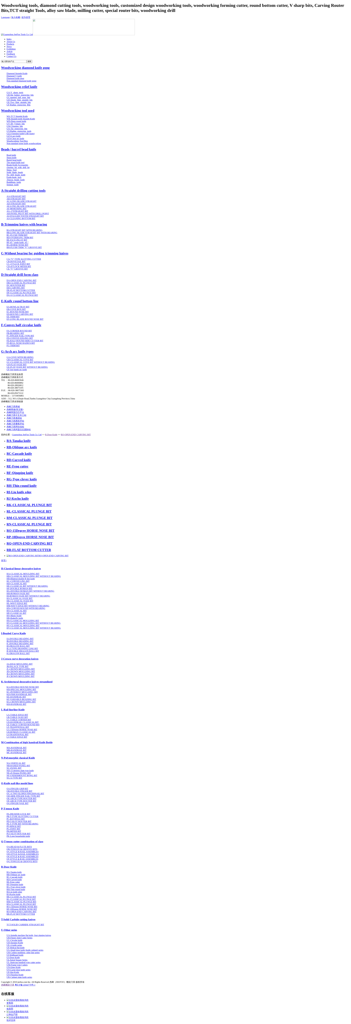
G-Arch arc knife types (17, 351)
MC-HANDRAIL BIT (16, 752)
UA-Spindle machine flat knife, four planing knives (29, 935)
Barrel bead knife (14, 160)
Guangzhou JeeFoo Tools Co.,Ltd (27, 434)
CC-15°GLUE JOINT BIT (18, 264)
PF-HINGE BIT (14, 826)
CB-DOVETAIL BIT (16, 261)
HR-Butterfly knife (15, 618)
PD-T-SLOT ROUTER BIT (19, 821)
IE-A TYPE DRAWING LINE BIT (22, 648)
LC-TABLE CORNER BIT (19, 720)
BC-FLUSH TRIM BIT (17, 235)
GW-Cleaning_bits (15, 126)
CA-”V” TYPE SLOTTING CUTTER (24, 259)
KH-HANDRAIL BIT (16, 704)
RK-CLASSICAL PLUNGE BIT (29, 505)
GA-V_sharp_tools (15, 92)
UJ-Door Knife (13, 957)
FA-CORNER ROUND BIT (19, 331)
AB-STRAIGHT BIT (16, 199)
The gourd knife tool (15, 162)
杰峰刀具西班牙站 (15, 421)
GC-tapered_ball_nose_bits (18, 97)
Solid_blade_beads (15, 172)
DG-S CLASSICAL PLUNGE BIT (22, 295)
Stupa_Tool (12, 170)
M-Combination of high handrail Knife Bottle (27, 742)
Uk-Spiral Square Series (17, 960)
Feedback (11, 54)
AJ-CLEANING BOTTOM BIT (21, 218)
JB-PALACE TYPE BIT (18, 666)
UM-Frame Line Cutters (17, 965)
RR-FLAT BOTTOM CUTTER (29, 550)
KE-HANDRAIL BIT (16, 697)
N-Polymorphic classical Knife (18, 757)
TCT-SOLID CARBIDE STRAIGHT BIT (25, 924)
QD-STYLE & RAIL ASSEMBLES (23, 854)
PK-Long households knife (18, 836)
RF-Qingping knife (20, 473)
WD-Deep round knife (16, 121)
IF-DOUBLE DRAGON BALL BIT (23, 651)
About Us (11, 41)
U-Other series (9, 930)
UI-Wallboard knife (15, 955)
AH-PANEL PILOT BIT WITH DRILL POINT (28, 213)
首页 (3, 560)
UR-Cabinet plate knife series (19, 977)
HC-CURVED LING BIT (18, 581)
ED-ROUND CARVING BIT (20, 314)
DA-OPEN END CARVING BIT (21, 280)
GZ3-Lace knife (14, 136)
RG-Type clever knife (22, 479)
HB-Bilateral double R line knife (21, 579)
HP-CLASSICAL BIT (16, 613)
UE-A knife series (14, 945)
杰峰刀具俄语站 (14, 418)
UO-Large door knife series (18, 970)
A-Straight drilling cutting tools (23, 190)
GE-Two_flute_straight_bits (19, 102)
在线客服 (7, 994)
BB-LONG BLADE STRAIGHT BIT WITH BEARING (32, 232)
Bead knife (11, 155)
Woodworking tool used (17, 110)
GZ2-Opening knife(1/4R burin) (21, 133)
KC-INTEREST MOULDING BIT (22, 692)
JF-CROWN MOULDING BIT (21, 676)
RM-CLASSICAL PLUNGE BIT (30, 518)
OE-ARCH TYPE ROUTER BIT (21, 798)
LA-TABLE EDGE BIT (17, 715)
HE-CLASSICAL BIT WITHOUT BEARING (27, 586)
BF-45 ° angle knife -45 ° (18, 242)
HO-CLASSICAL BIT (17, 611)
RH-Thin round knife (22, 485)
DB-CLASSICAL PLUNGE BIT (21, 283)
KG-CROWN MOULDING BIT (21, 702)
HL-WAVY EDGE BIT (17, 603)
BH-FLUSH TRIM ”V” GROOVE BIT (24, 247)
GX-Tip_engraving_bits (17, 129)
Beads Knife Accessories (17, 165)
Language (5, 17)
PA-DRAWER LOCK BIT (18, 814)
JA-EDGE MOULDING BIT (20, 664)
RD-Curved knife (19, 460)
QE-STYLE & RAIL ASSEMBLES (22, 856)
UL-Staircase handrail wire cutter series (24, 962)
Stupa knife (11, 157)
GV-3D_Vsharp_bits (16, 124)
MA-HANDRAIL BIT (17, 748)
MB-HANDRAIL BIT (16, 750)
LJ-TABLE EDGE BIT (17, 737)
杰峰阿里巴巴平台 (15, 412)
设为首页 (26, 17)
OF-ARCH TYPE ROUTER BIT (21, 801)
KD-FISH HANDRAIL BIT (19, 694)
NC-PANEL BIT (14, 768)
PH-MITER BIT (14, 831)
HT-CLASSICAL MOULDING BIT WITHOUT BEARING (34, 623)
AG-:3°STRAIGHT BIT (17, 211)
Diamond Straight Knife (17, 73)
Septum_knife (13, 185)
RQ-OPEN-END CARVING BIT (76, 434)
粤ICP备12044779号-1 (25, 985)
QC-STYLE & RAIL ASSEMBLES (23, 851)
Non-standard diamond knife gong (21, 81)
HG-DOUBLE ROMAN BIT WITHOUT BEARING (30, 591)
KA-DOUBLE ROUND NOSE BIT (23, 687)
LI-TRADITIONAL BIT (18, 734)
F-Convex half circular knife (21, 325)
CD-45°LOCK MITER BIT (19, 266)
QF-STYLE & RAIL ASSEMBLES (22, 859)
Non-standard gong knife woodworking (24, 143)
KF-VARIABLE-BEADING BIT (21, 699)
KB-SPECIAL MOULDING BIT (21, 689)
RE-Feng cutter (18, 466)
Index (9, 39)
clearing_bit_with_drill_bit (18, 167)
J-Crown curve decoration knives (19, 658)
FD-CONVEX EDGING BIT (20, 338)
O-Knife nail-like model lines (17, 783)
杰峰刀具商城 (13, 406)
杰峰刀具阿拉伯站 (15, 427)
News (9, 46)
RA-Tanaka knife (19, 440)
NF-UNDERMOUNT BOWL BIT (22, 775)
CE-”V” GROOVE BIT (17, 269)
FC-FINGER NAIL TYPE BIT (20, 336)
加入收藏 (15, 17)
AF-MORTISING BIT (16, 208)
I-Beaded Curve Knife (13, 633)
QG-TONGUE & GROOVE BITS (22, 861)
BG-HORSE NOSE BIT (17, 245)
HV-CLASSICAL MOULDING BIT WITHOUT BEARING (34, 628)
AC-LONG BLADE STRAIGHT (21, 201)
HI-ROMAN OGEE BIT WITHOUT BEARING (28, 596)
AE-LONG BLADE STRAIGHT (21, 206)
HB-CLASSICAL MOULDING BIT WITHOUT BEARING (34, 576)
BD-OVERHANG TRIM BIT (20, 237)
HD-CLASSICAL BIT (17, 583)
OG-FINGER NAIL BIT (18, 803)
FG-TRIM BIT (13, 345)
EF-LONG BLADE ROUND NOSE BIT (25, 319)
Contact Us (11, 56)
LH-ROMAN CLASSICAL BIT (21, 732)
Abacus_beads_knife (16, 180)
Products (10, 44)
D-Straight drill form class (19, 274)
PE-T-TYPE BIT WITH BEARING (22, 824)
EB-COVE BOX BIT (16, 309)
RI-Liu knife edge (19, 492)
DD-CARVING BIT (16, 288)
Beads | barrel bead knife (18, 149)
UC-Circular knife (14, 940)
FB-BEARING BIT (15, 333)
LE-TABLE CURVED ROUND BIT (23, 725)
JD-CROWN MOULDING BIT (21, 671)
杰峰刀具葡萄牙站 (15, 424)
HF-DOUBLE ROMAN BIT (19, 588)
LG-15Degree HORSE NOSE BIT (22, 729)
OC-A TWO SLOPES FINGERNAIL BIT (25, 793)
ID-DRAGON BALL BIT (18, 646)
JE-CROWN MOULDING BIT (21, 674)
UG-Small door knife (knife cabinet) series (25, 950)
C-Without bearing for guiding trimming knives (34, 253)
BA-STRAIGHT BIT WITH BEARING (25, 230)
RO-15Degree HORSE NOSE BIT (30, 530)
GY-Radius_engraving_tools (19, 131)
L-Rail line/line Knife (13, 709)
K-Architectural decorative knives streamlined (27, 681)
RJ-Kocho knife (18, 498)
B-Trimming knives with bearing (24, 224)
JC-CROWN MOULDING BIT (21, 669)
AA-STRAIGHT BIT (16, 196)
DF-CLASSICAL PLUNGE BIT (21, 293)
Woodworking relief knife (19, 86)
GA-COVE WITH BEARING (20, 357)
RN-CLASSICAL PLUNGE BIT (29, 524)
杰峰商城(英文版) (15, 409)
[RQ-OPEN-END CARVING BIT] (23, 556)
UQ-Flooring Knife (15, 975)
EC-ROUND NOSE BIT (18, 312)
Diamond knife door (15, 78)
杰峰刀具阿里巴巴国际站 (19, 429)
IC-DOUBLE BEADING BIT (20, 643)
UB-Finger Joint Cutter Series (19, 938)
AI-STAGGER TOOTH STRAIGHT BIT (25, 216)
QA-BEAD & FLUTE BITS (19, 847)
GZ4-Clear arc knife (15, 138)
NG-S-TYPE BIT (14, 778)
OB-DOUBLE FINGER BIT (19, 791)
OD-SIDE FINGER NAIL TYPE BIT (23, 796)
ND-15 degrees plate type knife (20, 770)
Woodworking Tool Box (17, 141)
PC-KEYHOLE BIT (16, 819)
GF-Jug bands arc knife (17, 369)
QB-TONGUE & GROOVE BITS (22, 849)
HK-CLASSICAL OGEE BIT (20, 601)
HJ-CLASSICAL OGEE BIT (19, 598)
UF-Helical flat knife (16, 947)
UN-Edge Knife (14, 967)
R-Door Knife (51, 434)
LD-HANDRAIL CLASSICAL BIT (23, 722)
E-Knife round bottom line (20, 301)
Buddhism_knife (14, 182)
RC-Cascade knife (19, 453)
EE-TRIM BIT (13, 317)
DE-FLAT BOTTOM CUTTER (21, 290)
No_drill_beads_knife (16, 175)
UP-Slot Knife (13, 972)
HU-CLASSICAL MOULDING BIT (23, 625)
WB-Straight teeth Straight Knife (21, 119)
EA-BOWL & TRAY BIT (18, 307)
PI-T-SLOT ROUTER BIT (18, 834)
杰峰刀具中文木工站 (16, 415)
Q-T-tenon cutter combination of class (22, 841)
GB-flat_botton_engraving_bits (20, 95)
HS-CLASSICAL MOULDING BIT (23, 620)
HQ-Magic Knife (14, 616)
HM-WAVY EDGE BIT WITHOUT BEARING (28, 606)
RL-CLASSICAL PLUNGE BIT (29, 511)
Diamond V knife (14, 76)
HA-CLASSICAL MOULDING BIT (23, 574)
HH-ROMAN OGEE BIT (18, 593)
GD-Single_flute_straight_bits (19, 100)
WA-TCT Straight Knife (17, 116)
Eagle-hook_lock (14, 177)
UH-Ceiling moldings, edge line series (23, 952)
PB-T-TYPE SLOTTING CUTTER (22, 816)
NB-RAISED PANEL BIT (18, 765)
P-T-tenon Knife (10, 808)
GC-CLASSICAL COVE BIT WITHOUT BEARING (31, 362)
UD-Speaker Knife (15, 943)
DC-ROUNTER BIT (16, 285)
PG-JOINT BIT (13, 829)
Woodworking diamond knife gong (25, 67)
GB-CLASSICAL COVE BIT (20, 360)
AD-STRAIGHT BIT (16, 204)
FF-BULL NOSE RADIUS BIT (21, 343)
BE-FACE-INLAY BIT (17, 240)
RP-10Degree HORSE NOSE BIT (30, 537)
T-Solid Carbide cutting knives (18, 919)
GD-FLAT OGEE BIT (17, 364)
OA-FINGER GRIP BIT (17, 788)
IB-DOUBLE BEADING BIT (20, 641)
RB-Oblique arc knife (22, 447)
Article (9, 51)
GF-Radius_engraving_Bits (18, 105)
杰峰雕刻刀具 (7, 985)
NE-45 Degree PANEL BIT (19, 773)
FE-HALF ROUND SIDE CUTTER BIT (25, 341)
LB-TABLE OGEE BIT (17, 717)
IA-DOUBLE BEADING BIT (20, 639)
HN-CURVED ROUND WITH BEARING (26, 608)
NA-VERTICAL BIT (16, 763)
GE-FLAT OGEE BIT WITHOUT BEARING (27, 367)
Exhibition (11, 49)
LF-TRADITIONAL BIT (18, 727)
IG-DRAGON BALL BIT (18, 653)
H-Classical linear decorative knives (21, 568)
